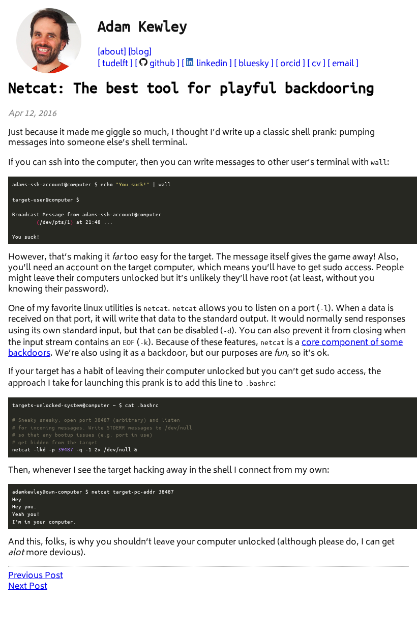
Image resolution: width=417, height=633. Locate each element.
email (343, 64)
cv (316, 64)
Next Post (27, 587)
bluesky (253, 64)
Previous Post (35, 576)
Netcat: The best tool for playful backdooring (191, 87)
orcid (290, 64)
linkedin (211, 64)
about (112, 52)
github (162, 64)
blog (140, 52)
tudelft (115, 64)
